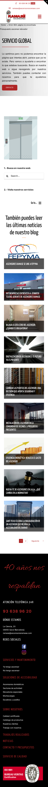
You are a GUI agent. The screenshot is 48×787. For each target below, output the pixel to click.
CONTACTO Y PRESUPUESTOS (18, 747)
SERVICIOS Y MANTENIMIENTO (19, 660)
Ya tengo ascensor (11, 667)
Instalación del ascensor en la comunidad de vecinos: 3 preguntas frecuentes (22, 426)
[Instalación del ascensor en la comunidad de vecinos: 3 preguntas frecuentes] (24, 404)
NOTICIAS (8, 741)
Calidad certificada (11, 716)
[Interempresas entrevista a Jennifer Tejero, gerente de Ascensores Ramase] (24, 275)
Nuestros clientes (10, 724)
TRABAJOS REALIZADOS (16, 734)
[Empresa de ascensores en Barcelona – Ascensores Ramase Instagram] (24, 651)
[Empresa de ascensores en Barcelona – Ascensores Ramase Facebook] (24, 645)
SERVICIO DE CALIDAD (15, 756)
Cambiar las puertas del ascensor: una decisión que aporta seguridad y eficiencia (23, 391)
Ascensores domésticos (13, 684)
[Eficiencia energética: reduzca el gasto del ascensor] (24, 439)
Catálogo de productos (13, 720)
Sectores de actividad (12, 688)
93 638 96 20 (24, 3)
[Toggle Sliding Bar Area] (45, 2)
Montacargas (9, 696)
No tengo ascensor (11, 670)
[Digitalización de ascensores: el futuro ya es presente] (24, 338)
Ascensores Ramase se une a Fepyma (22, 264)
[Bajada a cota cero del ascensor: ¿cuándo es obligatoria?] (24, 306)
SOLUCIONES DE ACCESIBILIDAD (20, 677)
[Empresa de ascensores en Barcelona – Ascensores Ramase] (16, 11)
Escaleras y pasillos (11, 700)
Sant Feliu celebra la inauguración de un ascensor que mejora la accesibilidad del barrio (23, 524)
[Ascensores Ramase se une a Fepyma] (24, 244)
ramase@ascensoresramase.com (26, 8)
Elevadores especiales (12, 692)
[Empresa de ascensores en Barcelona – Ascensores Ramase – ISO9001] (23, 765)
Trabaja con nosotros (12, 728)
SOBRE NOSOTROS (13, 709)
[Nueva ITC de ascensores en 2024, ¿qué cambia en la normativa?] (24, 471)
